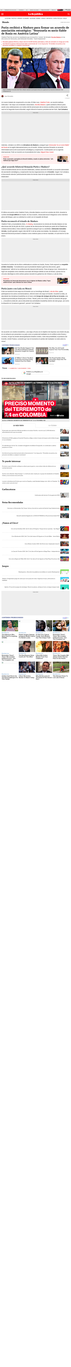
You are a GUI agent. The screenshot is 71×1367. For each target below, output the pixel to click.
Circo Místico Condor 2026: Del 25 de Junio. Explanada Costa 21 (42, 544)
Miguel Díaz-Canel (46, 152)
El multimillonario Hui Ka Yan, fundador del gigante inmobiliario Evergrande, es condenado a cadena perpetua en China (29, 446)
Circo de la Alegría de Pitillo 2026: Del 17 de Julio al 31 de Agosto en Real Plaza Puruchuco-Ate (34, 559)
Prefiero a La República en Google (34, 373)
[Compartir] (67, 95)
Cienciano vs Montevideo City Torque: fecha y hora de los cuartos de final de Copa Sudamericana (33, 508)
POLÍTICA (14, 18)
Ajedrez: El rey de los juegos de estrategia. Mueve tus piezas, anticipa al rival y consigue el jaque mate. (32, 587)
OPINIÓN (19, 18)
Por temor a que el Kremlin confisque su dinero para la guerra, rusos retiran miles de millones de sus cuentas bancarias (29, 467)
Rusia (29, 368)
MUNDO (38, 18)
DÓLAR (65, 18)
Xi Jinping (29, 224)
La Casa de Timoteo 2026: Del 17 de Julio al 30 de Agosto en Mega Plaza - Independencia (35, 551)
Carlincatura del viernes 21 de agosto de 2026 (47, 495)
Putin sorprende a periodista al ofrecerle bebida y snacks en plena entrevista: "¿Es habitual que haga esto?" (28, 159)
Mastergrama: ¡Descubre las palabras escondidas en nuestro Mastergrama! (39, 572)
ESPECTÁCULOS (57, 18)
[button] (2, 14)
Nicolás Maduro (56, 37)
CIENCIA (43, 18)
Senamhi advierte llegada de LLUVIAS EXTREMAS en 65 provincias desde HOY (38, 515)
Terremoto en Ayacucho (10, 10)
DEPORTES (49, 18)
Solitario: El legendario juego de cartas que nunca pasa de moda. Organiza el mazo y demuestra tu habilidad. (28, 579)
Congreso (21, 10)
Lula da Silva (54, 291)
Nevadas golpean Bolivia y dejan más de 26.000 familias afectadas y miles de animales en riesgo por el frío (36, 42)
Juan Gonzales (8, 96)
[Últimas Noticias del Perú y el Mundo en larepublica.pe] (35, 14)
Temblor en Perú (45, 10)
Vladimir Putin (13, 368)
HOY (1, 10)
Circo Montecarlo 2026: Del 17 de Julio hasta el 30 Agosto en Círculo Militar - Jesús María (36, 536)
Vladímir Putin (45, 102)
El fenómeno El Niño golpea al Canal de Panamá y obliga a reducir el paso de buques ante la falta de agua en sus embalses (30, 438)
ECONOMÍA (26, 18)
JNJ (27, 10)
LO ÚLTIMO (8, 18)
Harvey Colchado (34, 10)
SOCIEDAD (33, 18)
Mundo (5, 22)
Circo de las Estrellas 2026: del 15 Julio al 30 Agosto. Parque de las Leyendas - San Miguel (35, 528)
